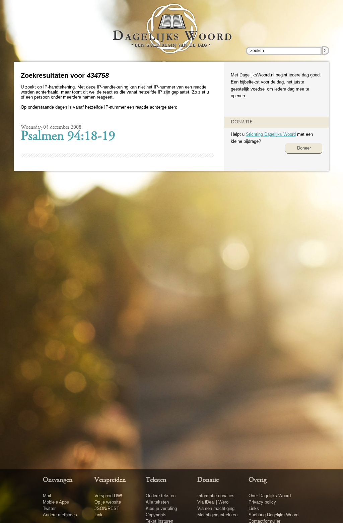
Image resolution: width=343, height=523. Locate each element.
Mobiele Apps (56, 502)
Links (254, 508)
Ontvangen (58, 480)
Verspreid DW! (108, 495)
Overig (258, 480)
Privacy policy (262, 502)
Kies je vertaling (161, 508)
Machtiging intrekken (217, 514)
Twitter (49, 508)
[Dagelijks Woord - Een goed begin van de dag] (172, 33)
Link (98, 514)
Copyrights (156, 514)
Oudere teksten (161, 495)
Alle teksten (157, 502)
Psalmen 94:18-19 (68, 136)
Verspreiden (110, 480)
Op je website (107, 502)
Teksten (156, 480)
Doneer (304, 148)
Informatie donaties (215, 495)
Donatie (208, 480)
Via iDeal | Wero (212, 502)
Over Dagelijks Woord (270, 495)
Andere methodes (60, 514)
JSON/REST (106, 508)
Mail (47, 495)
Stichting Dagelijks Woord (271, 134)
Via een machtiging (215, 508)
